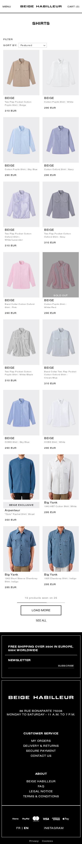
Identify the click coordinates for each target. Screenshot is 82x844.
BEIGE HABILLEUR (41, 781)
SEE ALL (41, 620)
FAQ (41, 786)
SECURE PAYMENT (41, 751)
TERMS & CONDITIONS (41, 796)
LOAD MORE (41, 610)
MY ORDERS (41, 741)
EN (26, 828)
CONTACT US (41, 756)
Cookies (47, 840)
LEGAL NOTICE (41, 791)
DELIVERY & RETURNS (41, 746)
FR (18, 828)
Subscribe (66, 665)
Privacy (34, 840)
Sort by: (10, 45)
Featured (26, 45)
